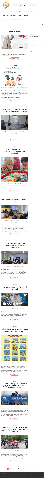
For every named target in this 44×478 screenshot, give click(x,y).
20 (18, 468)
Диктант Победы (15, 32)
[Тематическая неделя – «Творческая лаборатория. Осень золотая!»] (14, 169)
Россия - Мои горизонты (15, 131)
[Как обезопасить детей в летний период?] (14, 299)
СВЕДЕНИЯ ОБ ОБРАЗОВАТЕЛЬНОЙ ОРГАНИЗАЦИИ (11, 11)
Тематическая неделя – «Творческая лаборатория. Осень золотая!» (14, 151)
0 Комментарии (21, 50)
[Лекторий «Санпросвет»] (14, 78)
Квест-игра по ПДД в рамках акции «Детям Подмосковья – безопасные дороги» (15, 429)
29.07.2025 (15, 381)
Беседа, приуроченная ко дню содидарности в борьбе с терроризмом (15, 245)
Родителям (9, 87)
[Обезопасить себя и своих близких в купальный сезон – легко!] (14, 347)
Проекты (32, 11)
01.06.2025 (15, 425)
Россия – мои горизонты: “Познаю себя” (14, 200)
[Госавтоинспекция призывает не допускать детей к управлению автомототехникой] (14, 397)
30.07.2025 (15, 326)
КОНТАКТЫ (20, 15)
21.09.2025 (15, 146)
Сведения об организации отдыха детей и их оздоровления (13, 19)
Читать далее (15, 58)
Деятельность (26, 11)
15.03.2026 (15, 65)
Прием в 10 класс (13, 15)
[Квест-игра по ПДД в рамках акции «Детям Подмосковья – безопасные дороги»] (14, 441)
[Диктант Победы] (14, 42)
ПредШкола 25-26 (11, 183)
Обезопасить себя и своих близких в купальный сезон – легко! (14, 330)
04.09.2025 (15, 240)
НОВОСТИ (26, 15)
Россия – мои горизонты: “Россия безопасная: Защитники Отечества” (15, 110)
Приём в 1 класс (5, 15)
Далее (21, 468)
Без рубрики (9, 50)
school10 (14, 50)
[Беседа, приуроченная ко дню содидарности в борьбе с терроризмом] (14, 257)
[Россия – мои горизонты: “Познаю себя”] (14, 211)
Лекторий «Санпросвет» (15, 68)
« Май (31, 51)
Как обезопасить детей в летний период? (15, 288)
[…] (11, 55)
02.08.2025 (15, 284)
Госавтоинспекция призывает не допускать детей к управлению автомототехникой (15, 386)
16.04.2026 (15, 29)
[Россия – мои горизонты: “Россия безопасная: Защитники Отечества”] (14, 122)
